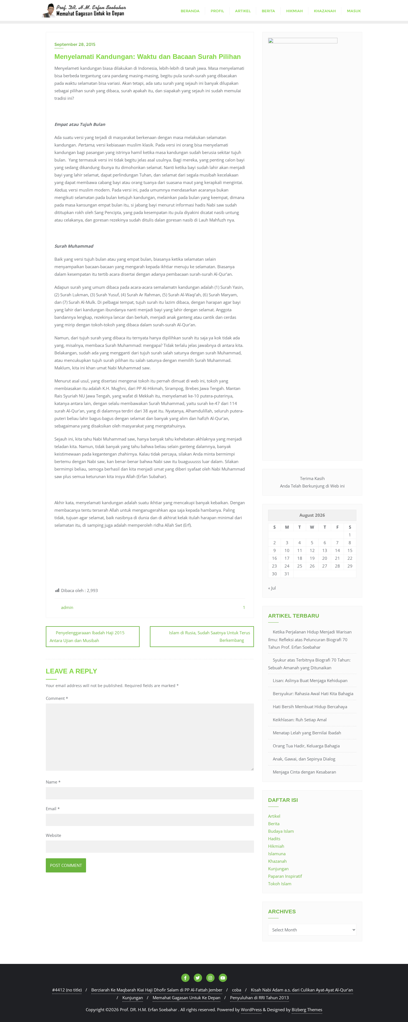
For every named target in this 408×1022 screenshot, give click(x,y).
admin (66, 607)
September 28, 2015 (74, 44)
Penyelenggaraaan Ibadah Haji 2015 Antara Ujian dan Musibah (87, 636)
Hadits (274, 838)
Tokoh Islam (279, 883)
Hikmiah (276, 846)
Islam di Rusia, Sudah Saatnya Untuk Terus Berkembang (209, 636)
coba (236, 990)
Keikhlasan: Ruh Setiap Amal (300, 719)
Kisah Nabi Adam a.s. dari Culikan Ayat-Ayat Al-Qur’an (302, 990)
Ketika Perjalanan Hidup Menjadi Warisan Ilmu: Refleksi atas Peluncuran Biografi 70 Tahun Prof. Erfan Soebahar (310, 639)
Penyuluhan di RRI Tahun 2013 (259, 997)
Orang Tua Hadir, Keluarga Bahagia (306, 746)
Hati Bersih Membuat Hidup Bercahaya (310, 706)
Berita (273, 823)
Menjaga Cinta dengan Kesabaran (304, 772)
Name (53, 782)
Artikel (274, 816)
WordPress (251, 1009)
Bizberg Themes (307, 1009)
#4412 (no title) (67, 990)
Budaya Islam (281, 831)
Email (53, 808)
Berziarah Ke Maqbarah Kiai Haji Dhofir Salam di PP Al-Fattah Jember (156, 990)
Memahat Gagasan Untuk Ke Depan (186, 997)
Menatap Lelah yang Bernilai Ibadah (307, 732)
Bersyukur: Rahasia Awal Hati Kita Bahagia (313, 693)
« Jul (272, 588)
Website (53, 835)
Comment (57, 698)
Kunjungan (278, 868)
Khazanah (277, 861)
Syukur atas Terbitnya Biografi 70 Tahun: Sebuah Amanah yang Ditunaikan (309, 663)
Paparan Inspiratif (285, 876)
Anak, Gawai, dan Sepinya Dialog (304, 759)
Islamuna (277, 853)
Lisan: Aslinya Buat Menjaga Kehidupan (310, 680)
